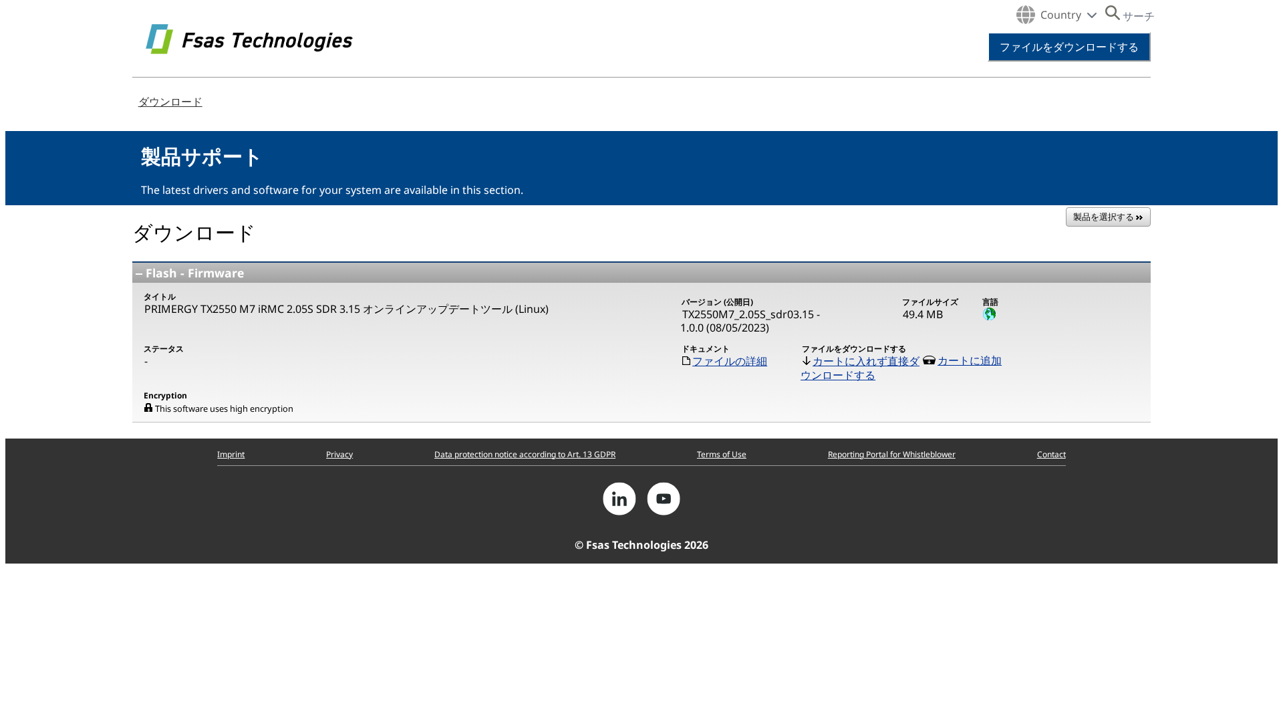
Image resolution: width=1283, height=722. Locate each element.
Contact (1051, 454)
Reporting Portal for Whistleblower (892, 454)
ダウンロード (170, 101)
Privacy (339, 454)
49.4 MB (923, 314)
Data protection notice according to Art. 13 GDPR (524, 454)
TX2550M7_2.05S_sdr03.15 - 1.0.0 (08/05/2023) (750, 321)
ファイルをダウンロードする (1069, 46)
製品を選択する (1104, 217)
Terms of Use (721, 454)
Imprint (231, 454)
